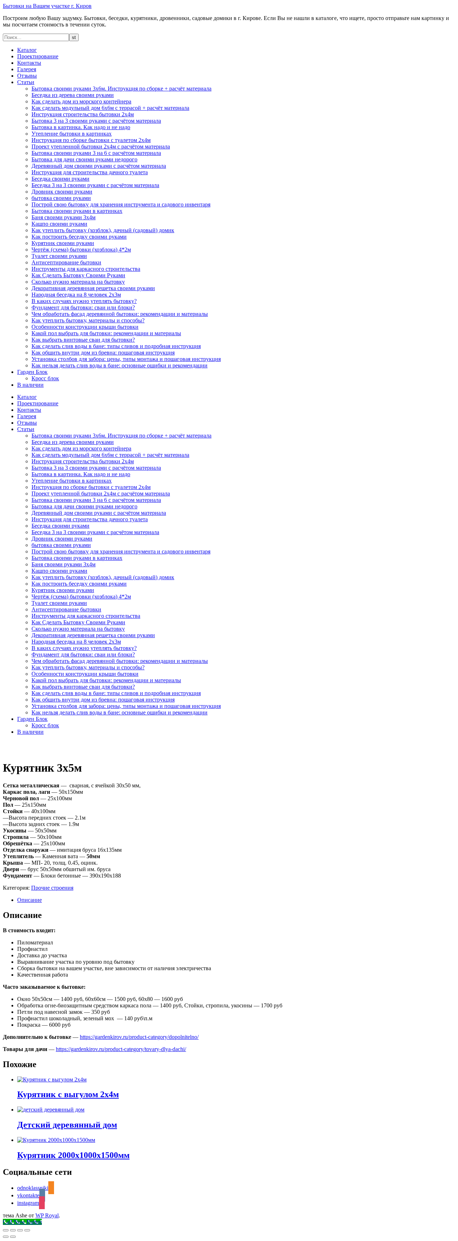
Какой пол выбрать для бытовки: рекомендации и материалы (106, 333)
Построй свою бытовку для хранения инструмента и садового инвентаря (120, 204)
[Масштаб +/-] (6, 1230)
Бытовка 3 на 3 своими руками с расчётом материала (96, 121)
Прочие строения (52, 888)
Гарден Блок (32, 372)
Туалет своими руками (59, 256)
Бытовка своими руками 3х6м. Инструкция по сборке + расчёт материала (121, 88)
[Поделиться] (20, 1230)
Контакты (29, 63)
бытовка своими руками (61, 198)
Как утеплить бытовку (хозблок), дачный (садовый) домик (102, 230)
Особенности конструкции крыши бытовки (84, 327)
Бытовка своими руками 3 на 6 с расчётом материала (96, 153)
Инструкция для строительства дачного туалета (89, 172)
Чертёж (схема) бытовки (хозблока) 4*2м (81, 249)
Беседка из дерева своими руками (72, 95)
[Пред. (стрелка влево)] (6, 1237)
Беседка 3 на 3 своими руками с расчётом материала (95, 185)
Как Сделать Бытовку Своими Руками (78, 275)
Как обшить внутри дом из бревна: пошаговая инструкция (103, 353)
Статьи (25, 82)
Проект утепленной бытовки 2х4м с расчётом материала (100, 146)
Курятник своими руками (62, 243)
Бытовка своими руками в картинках (76, 211)
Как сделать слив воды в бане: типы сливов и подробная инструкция (116, 346)
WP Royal (47, 1215)
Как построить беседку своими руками (79, 237)
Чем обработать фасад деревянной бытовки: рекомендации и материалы (119, 314)
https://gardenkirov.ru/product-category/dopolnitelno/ (139, 1037)
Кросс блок (45, 378)
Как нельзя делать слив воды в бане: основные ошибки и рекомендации (119, 365)
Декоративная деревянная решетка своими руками (93, 288)
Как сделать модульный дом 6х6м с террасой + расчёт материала (110, 108)
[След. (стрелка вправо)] (13, 1237)
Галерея (26, 69)
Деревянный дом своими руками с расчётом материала (98, 166)
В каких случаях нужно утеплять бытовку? (84, 301)
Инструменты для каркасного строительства (85, 269)
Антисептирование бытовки (66, 262)
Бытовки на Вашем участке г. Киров (47, 6)
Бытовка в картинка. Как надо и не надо (80, 127)
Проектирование (37, 56)
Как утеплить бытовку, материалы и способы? (88, 320)
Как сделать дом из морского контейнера (81, 101)
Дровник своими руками (61, 192)
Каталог (27, 50)
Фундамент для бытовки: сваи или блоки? (83, 307)
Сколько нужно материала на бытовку (78, 282)
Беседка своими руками (60, 179)
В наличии (30, 385)
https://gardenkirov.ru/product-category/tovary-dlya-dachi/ (121, 1049)
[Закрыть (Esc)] (27, 1230)
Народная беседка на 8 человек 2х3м (76, 295)
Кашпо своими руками (59, 224)
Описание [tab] (29, 900)
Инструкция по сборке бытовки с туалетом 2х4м (91, 140)
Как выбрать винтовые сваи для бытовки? (83, 340)
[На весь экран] (13, 1230)
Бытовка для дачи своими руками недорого (84, 159)
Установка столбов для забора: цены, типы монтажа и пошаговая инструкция (126, 359)
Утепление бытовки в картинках (71, 134)
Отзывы (27, 76)
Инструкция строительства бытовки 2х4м (82, 114)
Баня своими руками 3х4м (63, 217)
